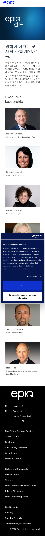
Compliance (11, 453)
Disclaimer (10, 442)
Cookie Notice (12, 507)
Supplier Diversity (13, 518)
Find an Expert (12, 411)
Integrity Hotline (13, 459)
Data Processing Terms (16, 497)
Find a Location (13, 406)
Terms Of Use (12, 437)
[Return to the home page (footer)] (8, 3)
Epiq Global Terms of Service (19, 431)
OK (22, 286)
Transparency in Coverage (18, 524)
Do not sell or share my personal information (22, 296)
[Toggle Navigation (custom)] (40, 3)
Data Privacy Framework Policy (20, 486)
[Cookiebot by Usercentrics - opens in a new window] (32, 236)
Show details (32, 276)
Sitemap (9, 480)
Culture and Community (16, 469)
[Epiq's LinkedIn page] (23, 421)
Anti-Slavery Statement (16, 448)
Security (9, 513)
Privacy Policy (12, 474)
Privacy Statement (14, 491)
